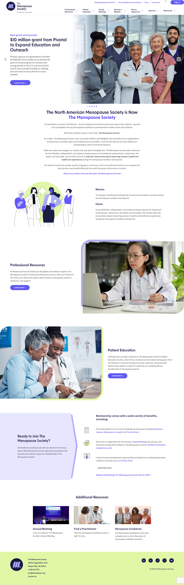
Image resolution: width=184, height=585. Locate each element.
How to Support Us (135, 11)
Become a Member (118, 11)
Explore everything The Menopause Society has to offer (123, 475)
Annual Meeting (140, 441)
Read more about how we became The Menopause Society (92, 173)
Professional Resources (70, 11)
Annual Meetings (102, 11)
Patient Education (87, 11)
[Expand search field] (165, 2)
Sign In (177, 2)
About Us (152, 10)
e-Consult (113, 432)
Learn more (19, 83)
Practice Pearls (132, 432)
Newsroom (168, 10)
